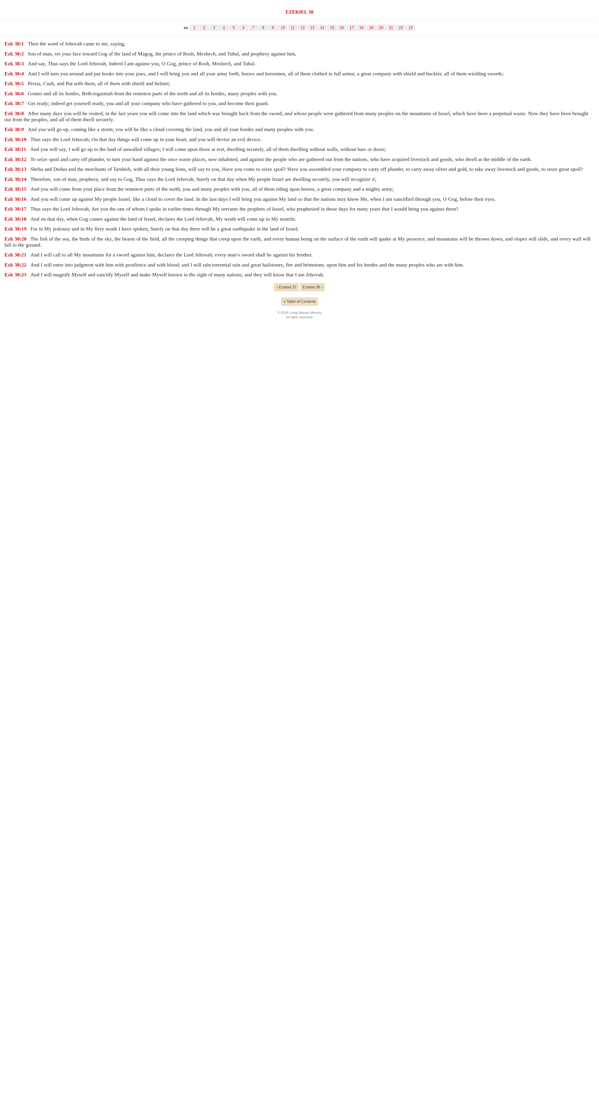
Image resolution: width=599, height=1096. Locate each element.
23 (411, 28)
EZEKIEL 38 (299, 12)
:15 (23, 189)
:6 (22, 93)
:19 (23, 229)
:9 (22, 129)
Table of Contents (299, 301)
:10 (23, 139)
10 (283, 28)
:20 (23, 239)
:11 (23, 149)
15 (332, 28)
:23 (23, 275)
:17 (23, 209)
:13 (23, 169)
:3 (22, 63)
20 (381, 28)
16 (342, 28)
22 (401, 28)
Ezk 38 (12, 44)
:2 (22, 54)
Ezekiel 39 (312, 287)
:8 (22, 113)
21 (391, 28)
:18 (23, 219)
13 (312, 28)
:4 (22, 74)
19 (371, 28)
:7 (22, 103)
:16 (23, 199)
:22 (23, 265)
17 (352, 28)
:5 (22, 83)
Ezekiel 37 (286, 287)
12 (302, 28)
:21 (23, 255)
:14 (23, 179)
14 (322, 28)
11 (293, 28)
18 (361, 28)
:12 (23, 159)
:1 (22, 44)
